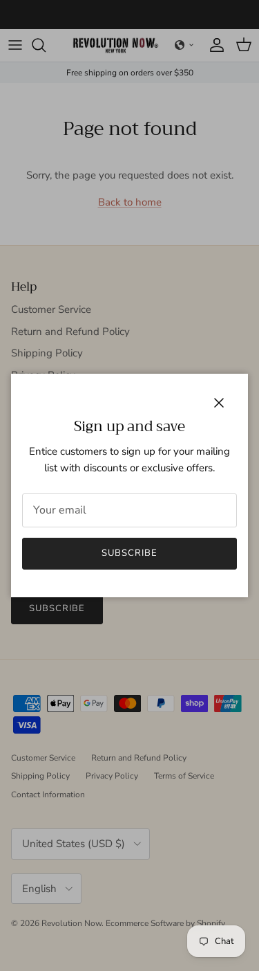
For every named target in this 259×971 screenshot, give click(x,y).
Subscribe (129, 553)
